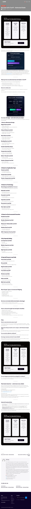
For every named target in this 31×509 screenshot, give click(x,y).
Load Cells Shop (15, 24)
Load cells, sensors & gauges (13, 403)
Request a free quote (10, 65)
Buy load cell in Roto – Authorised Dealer (22, 487)
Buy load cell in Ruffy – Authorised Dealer (7, 487)
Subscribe (26, 498)
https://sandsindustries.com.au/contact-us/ (8, 408)
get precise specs (9, 73)
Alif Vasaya (7, 459)
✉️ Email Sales (19, 109)
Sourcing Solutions (7, 24)
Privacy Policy (22, 499)
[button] (27, 1)
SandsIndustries (3, 507)
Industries (7, 25)
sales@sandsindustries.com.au (5, 500)
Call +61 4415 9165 (12, 109)
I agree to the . (20, 499)
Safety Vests (23, 23)
